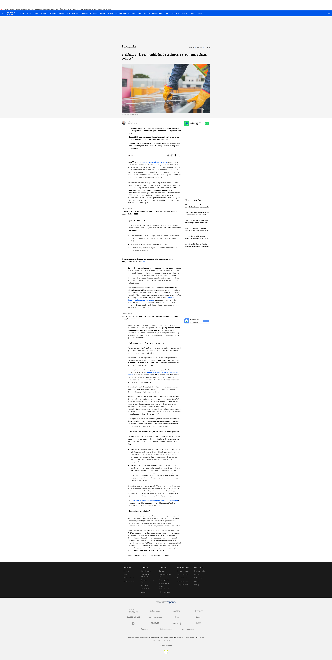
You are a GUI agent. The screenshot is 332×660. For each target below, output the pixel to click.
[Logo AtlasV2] (144, 629)
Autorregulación (164, 580)
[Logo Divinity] (199, 611)
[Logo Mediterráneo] (188, 629)
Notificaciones (164, 583)
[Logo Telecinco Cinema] (177, 623)
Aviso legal (131, 637)
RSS (197, 637)
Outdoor (144, 592)
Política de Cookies (178, 637)
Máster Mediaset (164, 592)
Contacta (162, 571)
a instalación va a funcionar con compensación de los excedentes (154, 500)
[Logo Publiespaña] (166, 629)
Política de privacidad (153, 637)
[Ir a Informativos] (10, 13)
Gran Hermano (146, 571)
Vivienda (207, 47)
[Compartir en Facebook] (179, 155)
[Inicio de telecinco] (2, 13)
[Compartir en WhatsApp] (168, 155)
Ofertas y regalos (182, 574)
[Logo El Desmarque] (133, 617)
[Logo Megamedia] (167, 645)
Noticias (126, 571)
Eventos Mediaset (182, 581)
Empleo (199, 47)
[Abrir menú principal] (329, 13)
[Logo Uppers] (155, 623)
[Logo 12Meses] (198, 623)
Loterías (126, 574)
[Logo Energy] (199, 617)
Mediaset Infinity (199, 571)
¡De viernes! (145, 589)
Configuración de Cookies (166, 637)
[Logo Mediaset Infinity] (133, 611)
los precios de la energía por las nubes (153, 162)
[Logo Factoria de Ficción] (155, 617)
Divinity (196, 585)
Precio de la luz (166, 555)
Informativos (137, 555)
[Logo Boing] (177, 617)
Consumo (191, 47)
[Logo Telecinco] (155, 611)
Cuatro (196, 581)
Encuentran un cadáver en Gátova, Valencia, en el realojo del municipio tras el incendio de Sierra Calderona (30, 9)
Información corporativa (141, 637)
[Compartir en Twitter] (171, 155)
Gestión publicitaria (189, 637)
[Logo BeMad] (133, 623)
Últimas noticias (128, 578)
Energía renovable (155, 555)
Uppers (196, 574)
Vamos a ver (145, 585)
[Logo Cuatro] (176, 611)
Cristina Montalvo (131, 121)
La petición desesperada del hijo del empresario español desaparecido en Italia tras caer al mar (86, 9)
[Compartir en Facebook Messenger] (175, 155)
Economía (129, 46)
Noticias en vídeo (129, 581)
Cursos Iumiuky (182, 578)
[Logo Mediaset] (166, 603)
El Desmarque (198, 578)
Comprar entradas (183, 571)
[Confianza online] (166, 653)
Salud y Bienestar (182, 585)
